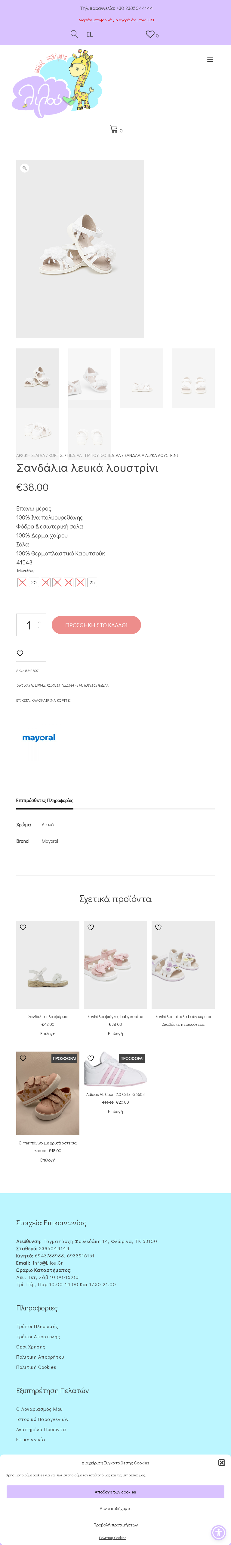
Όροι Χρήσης (30, 1346)
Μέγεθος (26, 570)
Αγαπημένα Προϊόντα (41, 1429)
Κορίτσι (53, 685)
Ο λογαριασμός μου (39, 1409)
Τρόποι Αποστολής (38, 1336)
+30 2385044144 (134, 8)
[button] (222, 1463)
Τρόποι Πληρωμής (37, 1326)
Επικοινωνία (30, 1439)
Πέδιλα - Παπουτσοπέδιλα (85, 685)
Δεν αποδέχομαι (116, 1508)
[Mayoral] (38, 739)
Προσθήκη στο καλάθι (96, 625)
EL (89, 34)
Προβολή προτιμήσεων (116, 1525)
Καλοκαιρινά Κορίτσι (51, 700)
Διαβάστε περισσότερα (183, 1024)
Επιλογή (47, 1033)
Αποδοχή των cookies (115, 1492)
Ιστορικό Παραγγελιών (42, 1419)
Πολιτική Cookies (112, 1537)
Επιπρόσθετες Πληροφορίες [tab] (44, 800)
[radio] (22, 582)
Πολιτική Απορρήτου (40, 1357)
